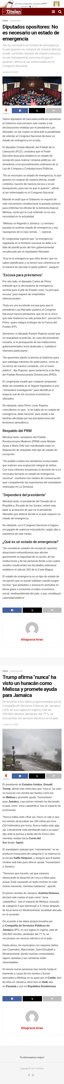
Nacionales (16, 21)
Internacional (16, 671)
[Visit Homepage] (11, 12)
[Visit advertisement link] (32, 4)
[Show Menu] (53, 12)
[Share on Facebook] (20, 110)
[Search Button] (60, 12)
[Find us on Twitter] (33, 1075)
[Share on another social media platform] (54, 110)
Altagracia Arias (32, 639)
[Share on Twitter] (37, 110)
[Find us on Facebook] (29, 1075)
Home (5, 21)
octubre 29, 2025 (10, 72)
